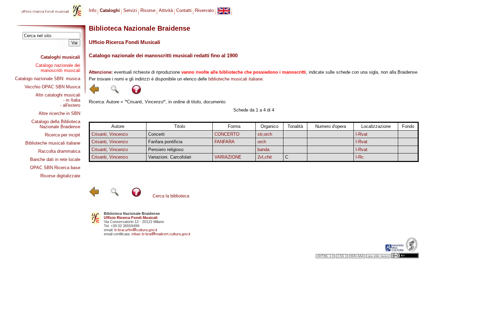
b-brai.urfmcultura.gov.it (135, 230)
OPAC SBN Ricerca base (55, 167)
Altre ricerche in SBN (59, 113)
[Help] (136, 93)
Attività (166, 10)
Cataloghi (110, 10)
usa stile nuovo (378, 256)
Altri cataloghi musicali (58, 95)
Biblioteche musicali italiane (52, 143)
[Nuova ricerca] (114, 93)
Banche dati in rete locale (55, 159)
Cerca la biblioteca (171, 195)
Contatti (184, 10)
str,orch (264, 134)
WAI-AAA (357, 256)
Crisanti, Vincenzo (110, 134)
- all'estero (70, 105)
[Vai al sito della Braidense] (412, 250)
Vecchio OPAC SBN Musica (52, 86)
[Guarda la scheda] (295, 134)
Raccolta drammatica (59, 151)
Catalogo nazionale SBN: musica (47, 78)
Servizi (130, 10)
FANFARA (224, 141)
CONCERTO (226, 134)
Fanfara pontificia (165, 141)
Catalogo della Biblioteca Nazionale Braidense (55, 124)
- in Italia (71, 100)
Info (92, 10)
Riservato (204, 10)
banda (263, 149)
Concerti (156, 134)
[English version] (223, 10)
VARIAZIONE (227, 157)
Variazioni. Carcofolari (169, 157)
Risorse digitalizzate (60, 175)
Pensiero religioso (165, 149)
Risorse (147, 10)
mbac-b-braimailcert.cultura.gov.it (160, 234)
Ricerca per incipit (62, 134)
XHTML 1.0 (325, 256)
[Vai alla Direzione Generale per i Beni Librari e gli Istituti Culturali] (394, 250)
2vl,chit (264, 157)
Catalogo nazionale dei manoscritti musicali (58, 68)
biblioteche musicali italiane (235, 79)
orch (261, 141)
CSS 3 (342, 256)
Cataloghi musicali (60, 57)
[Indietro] (94, 93)
